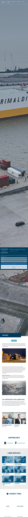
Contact (8, 2)
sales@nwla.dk (4, 426)
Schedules (10, 443)
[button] (1, 419)
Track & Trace (21, 443)
